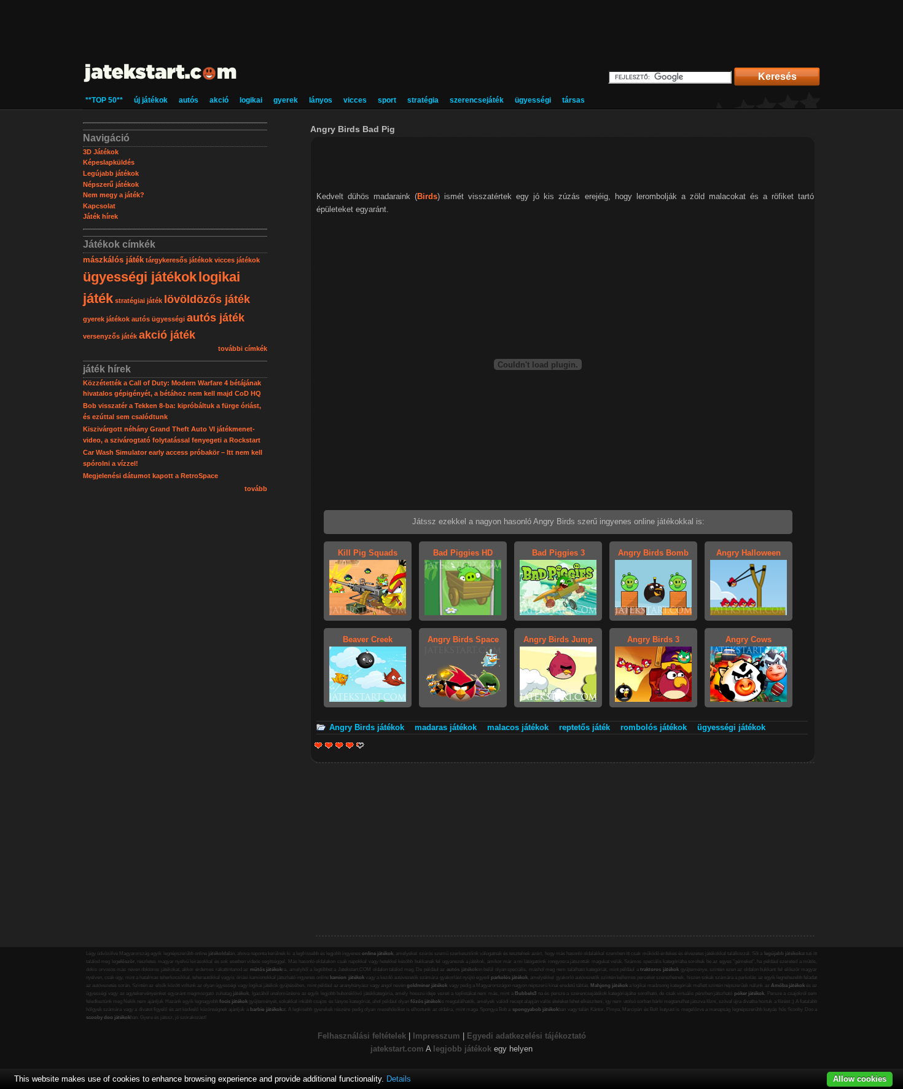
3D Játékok (101, 151)
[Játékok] (160, 82)
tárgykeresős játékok (179, 260)
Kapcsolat (99, 206)
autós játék (215, 318)
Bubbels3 (525, 993)
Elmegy (329, 745)
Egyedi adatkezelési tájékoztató (526, 1035)
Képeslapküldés (109, 162)
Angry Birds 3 (653, 639)
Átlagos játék (339, 745)
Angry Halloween (748, 552)
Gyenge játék (318, 745)
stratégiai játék (138, 300)
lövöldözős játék (207, 299)
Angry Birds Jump (558, 639)
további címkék (242, 348)
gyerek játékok (106, 319)
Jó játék (350, 745)
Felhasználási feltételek (362, 1035)
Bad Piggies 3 (558, 552)
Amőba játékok (788, 985)
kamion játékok (347, 977)
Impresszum (436, 1035)
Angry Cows (748, 639)
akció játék (167, 335)
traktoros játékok (659, 969)
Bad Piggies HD (463, 552)
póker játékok (749, 993)
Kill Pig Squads (367, 552)
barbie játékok (265, 1009)
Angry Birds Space (463, 639)
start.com (406, 1048)
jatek (379, 1048)
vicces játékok (237, 260)
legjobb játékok (462, 1048)
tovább (255, 488)
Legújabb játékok (111, 173)
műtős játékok (266, 969)
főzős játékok (425, 1001)
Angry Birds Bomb (653, 552)
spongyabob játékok (535, 1009)
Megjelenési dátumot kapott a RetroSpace (150, 475)
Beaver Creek (368, 639)
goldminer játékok (427, 985)
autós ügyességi (158, 319)
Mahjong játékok (609, 985)
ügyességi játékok (140, 277)
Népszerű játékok (111, 184)
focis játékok (233, 1001)
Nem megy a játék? (113, 195)
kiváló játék (356, 745)
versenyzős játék (110, 336)
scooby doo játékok (108, 1017)
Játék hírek (100, 216)
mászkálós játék (113, 259)
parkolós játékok (509, 977)
